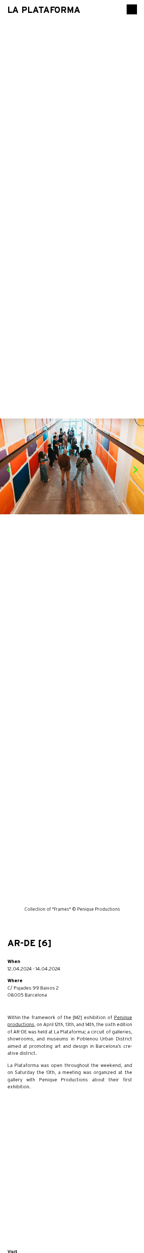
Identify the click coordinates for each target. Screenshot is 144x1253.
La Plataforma (43, 10)
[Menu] (132, 9)
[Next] (134, 469)
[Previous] (9, 469)
